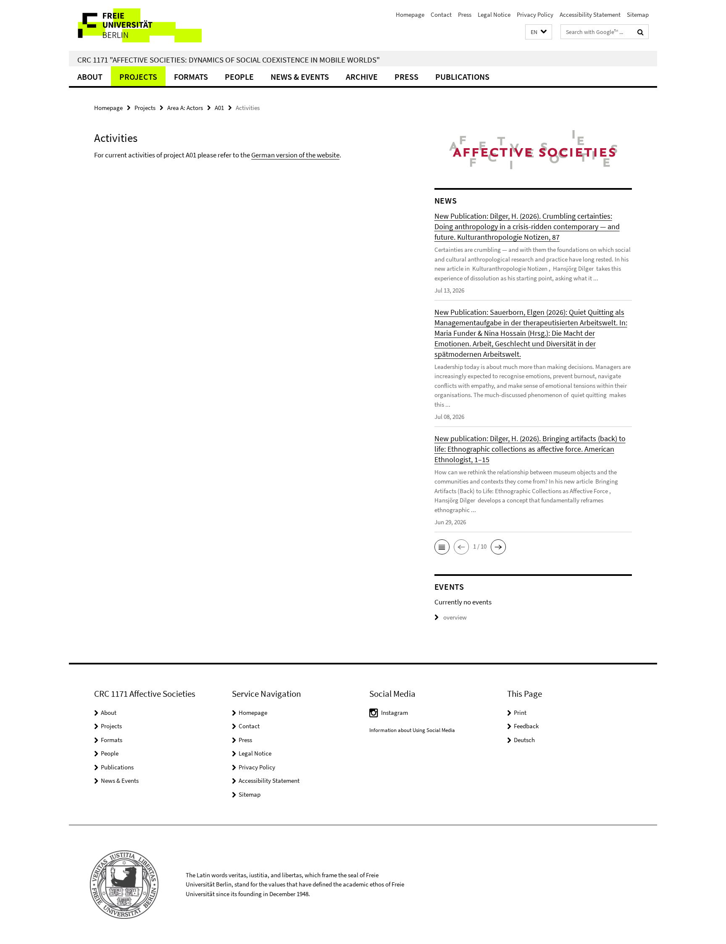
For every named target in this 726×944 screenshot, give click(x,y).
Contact (441, 14)
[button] (538, 32)
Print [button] (520, 712)
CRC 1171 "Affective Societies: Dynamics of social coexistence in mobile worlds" (228, 60)
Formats (191, 76)
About (90, 76)
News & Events (300, 76)
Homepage (410, 14)
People (239, 76)
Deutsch (524, 740)
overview (455, 617)
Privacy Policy (535, 14)
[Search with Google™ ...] (640, 32)
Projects (138, 76)
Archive (362, 76)
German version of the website (295, 155)
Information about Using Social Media (412, 730)
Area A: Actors (185, 108)
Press (464, 14)
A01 (219, 108)
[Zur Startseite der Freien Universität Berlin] (139, 25)
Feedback (526, 726)
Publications (462, 76)
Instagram (394, 712)
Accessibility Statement (590, 14)
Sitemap (638, 14)
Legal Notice (494, 14)
